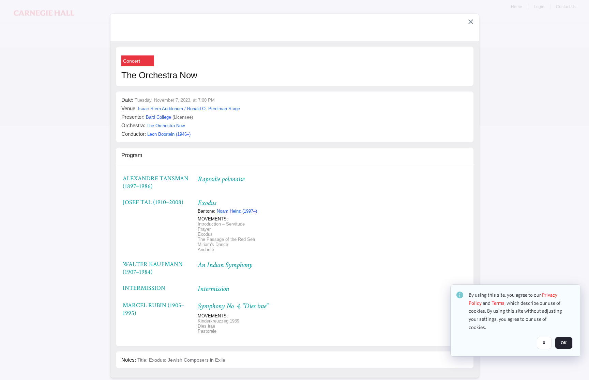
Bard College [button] (158, 117)
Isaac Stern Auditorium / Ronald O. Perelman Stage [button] (189, 108)
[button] (471, 22)
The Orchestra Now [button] (166, 125)
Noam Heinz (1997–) (237, 211)
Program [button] (131, 155)
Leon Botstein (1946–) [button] (169, 134)
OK (564, 343)
